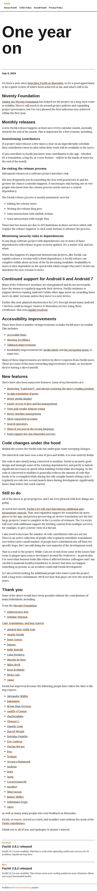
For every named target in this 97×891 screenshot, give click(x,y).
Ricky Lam (13, 674)
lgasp (10, 776)
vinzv (10, 807)
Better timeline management (24, 413)
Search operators (17, 424)
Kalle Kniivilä (15, 649)
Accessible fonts (16, 334)
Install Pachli (40, 8)
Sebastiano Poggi (17, 802)
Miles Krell (13, 664)
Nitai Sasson (14, 791)
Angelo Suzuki (15, 634)
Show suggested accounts (22, 419)
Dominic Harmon (17, 617)
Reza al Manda (16, 669)
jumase (11, 644)
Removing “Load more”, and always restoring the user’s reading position (50, 388)
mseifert (12, 786)
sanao (10, 679)
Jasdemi (12, 766)
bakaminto (13, 701)
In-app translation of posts (22, 393)
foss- (10, 751)
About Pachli (10, 8)
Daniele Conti (15, 726)
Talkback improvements (21, 345)
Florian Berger (16, 746)
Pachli (7, 4)
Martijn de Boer (16, 659)
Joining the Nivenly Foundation (20, 101)
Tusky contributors (13, 823)
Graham (12, 756)
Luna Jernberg (16, 654)
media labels (50, 350)
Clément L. (13, 721)
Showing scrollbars (18, 340)
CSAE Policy (25, 8)
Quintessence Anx (17, 612)
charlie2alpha (15, 716)
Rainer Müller (15, 797)
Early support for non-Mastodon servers (31, 434)
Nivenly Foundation (25, 605)
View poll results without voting (26, 408)
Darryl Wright (15, 731)
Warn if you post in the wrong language (30, 429)
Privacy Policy (56, 8)
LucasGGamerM (16, 781)
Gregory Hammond (18, 761)
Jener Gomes (14, 639)
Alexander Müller (17, 696)
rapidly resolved (37, 310)
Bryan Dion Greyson (19, 706)
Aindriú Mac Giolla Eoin (21, 629)
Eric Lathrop (14, 741)
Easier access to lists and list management (32, 403)
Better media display (19, 398)
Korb (10, 771)
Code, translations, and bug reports (23, 623)
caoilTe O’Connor (17, 711)
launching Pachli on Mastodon (45, 83)
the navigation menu (76, 350)
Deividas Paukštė (17, 736)
